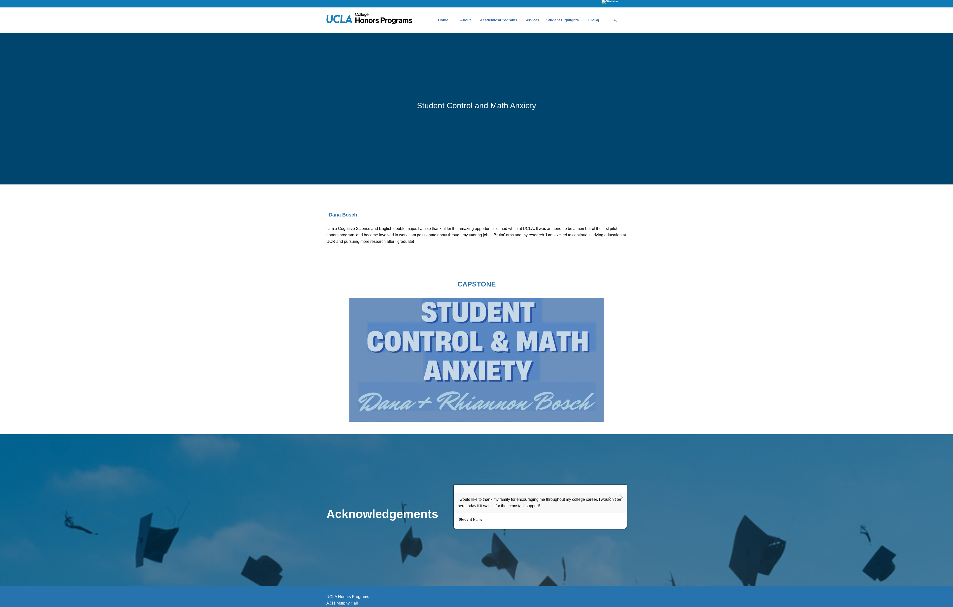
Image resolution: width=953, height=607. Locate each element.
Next (622, 497)
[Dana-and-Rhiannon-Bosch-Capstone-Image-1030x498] (476, 360)
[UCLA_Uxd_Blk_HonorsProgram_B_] (369, 20)
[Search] (615, 20)
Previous (610, 497)
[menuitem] (443, 20)
